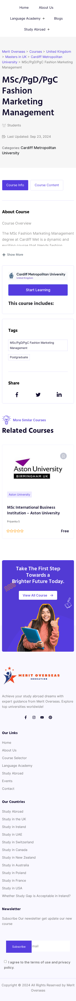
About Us (46, 7)
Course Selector (14, 758)
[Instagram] (34, 717)
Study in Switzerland (18, 842)
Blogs (58, 18)
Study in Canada (14, 850)
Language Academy (25, 18)
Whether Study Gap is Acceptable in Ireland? (36, 896)
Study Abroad (34, 29)
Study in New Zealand (19, 857)
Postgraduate (19, 357)
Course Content (47, 185)
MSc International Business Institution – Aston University (33, 510)
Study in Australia (15, 865)
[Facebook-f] (25, 717)
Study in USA (12, 888)
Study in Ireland (14, 827)
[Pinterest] (50, 717)
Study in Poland (14, 873)
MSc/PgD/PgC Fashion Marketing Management (32, 345)
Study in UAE (12, 834)
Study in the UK (14, 819)
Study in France (14, 880)
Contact (8, 789)
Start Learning (38, 290)
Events (7, 781)
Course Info (15, 185)
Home (24, 7)
